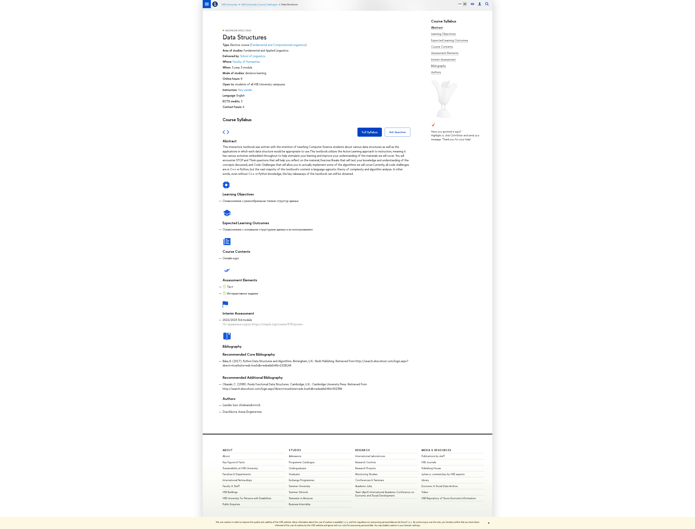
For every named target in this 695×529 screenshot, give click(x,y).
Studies (295, 450)
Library (425, 480)
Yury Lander (245, 90)
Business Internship (299, 504)
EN (465, 4)
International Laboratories (370, 456)
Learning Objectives (443, 34)
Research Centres (365, 462)
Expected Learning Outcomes (449, 40)
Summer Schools (298, 492)
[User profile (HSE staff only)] (479, 4)
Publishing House (431, 468)
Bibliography (438, 66)
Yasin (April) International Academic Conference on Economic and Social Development (384, 493)
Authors (436, 72)
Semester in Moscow (301, 498)
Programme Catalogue (302, 462)
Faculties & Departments (237, 474)
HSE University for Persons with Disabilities (247, 498)
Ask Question (397, 132)
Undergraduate (297, 468)
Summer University (299, 486)
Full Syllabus (370, 132)
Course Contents (442, 47)
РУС (460, 4)
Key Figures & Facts (234, 462)
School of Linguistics (252, 56)
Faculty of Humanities (246, 62)
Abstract (437, 27)
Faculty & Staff (231, 486)
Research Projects (365, 468)
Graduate (294, 474)
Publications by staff (433, 456)
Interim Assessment (443, 59)
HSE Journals (429, 462)
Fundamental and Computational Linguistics (278, 45)
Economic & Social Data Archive (440, 486)
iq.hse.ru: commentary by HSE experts (443, 474)
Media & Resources (436, 450)
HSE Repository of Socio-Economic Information (449, 498)
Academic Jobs (363, 486)
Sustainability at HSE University (240, 468)
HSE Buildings (230, 492)
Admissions (295, 456)
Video (425, 492)
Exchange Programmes (301, 480)
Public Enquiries (231, 504)
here (345, 522)
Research (362, 450)
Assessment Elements (444, 53)
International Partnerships (237, 480)
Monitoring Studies (366, 474)
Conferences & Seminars (369, 480)
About (228, 450)
